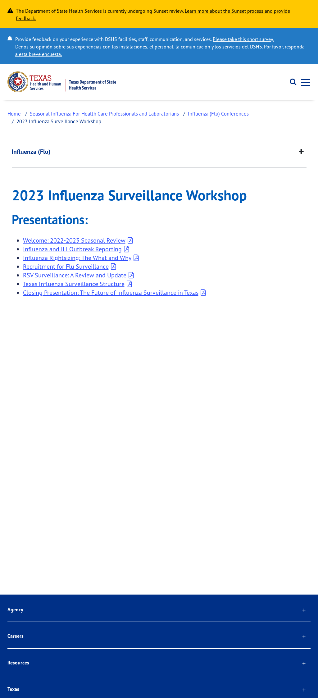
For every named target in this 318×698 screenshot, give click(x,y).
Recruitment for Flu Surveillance (66, 266)
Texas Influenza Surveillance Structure (74, 284)
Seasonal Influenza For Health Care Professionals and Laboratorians (104, 113)
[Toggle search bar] (291, 82)
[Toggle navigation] (304, 82)
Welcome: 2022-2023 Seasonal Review (74, 240)
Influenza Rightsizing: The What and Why (77, 258)
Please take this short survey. (243, 39)
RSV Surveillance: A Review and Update (74, 275)
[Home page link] (61, 81)
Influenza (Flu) (31, 152)
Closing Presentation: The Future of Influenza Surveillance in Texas (110, 292)
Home (14, 113)
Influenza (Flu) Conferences (218, 113)
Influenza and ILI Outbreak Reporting (72, 249)
